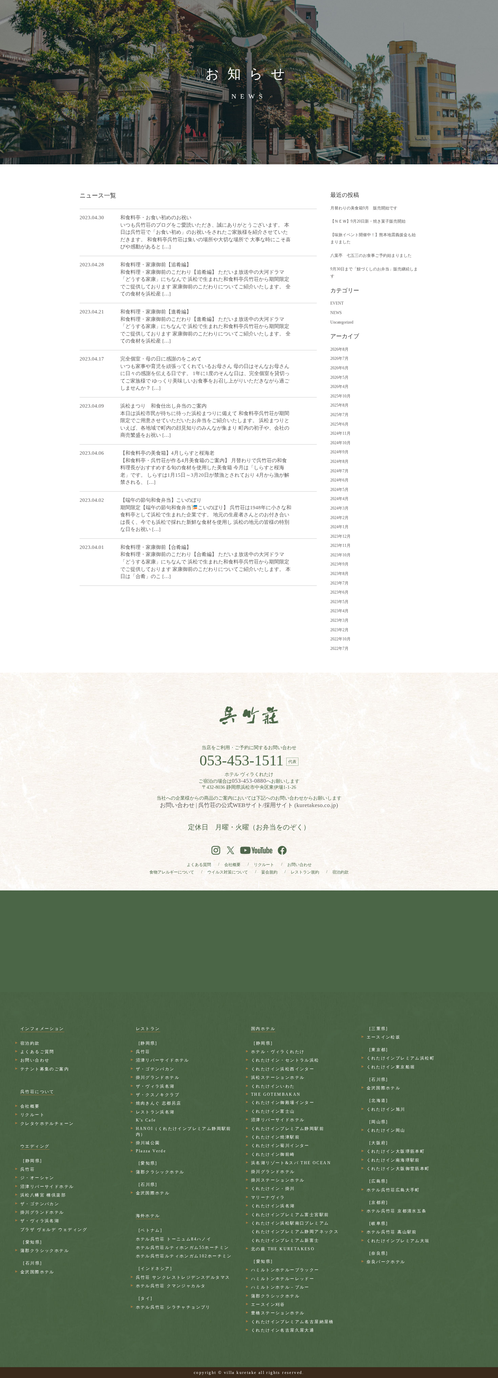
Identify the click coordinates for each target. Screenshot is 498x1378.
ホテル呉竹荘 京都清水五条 (397, 1211)
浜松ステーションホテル (278, 1077)
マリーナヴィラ (268, 1197)
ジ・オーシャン (37, 1177)
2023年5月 (339, 601)
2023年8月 (339, 573)
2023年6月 (339, 592)
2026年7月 (339, 358)
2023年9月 (339, 564)
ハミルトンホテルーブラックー (285, 1270)
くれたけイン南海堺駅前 (393, 1160)
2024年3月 (339, 508)
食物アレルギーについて (171, 872)
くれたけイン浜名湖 (273, 1206)
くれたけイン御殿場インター (282, 1102)
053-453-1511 (242, 760)
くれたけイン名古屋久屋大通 (282, 1330)
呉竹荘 (27, 1169)
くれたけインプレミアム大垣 (398, 1240)
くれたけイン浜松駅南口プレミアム (290, 1223)
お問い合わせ (299, 864)
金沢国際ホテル (37, 1272)
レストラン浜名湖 (155, 1112)
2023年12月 (340, 536)
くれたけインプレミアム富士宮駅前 (290, 1214)
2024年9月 (339, 452)
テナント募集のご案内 (44, 1069)
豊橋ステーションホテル (278, 1313)
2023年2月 (339, 630)
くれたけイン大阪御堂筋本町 (398, 1168)
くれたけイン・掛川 (273, 1188)
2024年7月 (339, 471)
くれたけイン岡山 (386, 1130)
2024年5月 (339, 489)
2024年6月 (339, 480)
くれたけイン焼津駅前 (275, 1137)
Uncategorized (341, 322)
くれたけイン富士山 (273, 1111)
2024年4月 (339, 498)
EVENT (337, 303)
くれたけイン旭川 (386, 1109)
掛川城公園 (148, 1142)
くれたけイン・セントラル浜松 (285, 1060)
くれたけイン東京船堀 (391, 1067)
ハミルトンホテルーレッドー (282, 1278)
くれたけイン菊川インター (280, 1145)
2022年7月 (339, 648)
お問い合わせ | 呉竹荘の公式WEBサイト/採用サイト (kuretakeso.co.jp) (249, 805)
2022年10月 (340, 639)
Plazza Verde (151, 1151)
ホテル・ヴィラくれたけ (278, 1051)
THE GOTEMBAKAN (276, 1094)
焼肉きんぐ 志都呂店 (159, 1103)
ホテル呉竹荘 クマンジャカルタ (171, 1285)
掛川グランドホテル (42, 1212)
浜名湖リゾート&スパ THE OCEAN (291, 1162)
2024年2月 (339, 517)
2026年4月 (339, 386)
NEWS (336, 312)
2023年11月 (340, 545)
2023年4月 (339, 611)
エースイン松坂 (384, 1037)
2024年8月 (339, 461)
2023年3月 (339, 620)
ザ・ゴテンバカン (39, 1203)
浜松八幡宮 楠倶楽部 (43, 1195)
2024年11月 (340, 433)
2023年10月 (340, 555)
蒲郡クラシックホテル (44, 1250)
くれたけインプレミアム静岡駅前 (287, 1128)
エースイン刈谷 (268, 1304)
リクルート (264, 864)
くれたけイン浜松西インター (282, 1069)
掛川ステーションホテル (278, 1180)
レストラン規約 (305, 872)
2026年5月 (339, 377)
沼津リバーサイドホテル (47, 1186)
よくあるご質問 (37, 1051)
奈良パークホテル (386, 1261)
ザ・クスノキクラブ (158, 1094)
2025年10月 (340, 396)
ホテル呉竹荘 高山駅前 (392, 1232)
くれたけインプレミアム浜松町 (401, 1058)
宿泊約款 (340, 872)
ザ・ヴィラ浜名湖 (39, 1220)
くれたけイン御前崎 (273, 1154)
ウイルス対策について (227, 872)
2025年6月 (339, 424)
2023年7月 (339, 583)
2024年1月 (339, 527)
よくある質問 (199, 864)
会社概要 (232, 864)
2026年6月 (339, 368)
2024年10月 (340, 442)
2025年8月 (339, 405)
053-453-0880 (249, 781)
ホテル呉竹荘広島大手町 (393, 1190)
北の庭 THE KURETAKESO (283, 1249)
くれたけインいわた (273, 1086)
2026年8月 (339, 349)
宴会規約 (269, 872)
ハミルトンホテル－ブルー (280, 1287)
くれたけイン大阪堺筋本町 (396, 1151)
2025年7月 (339, 414)
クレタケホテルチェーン (47, 1123)
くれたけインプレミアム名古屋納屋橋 (292, 1321)
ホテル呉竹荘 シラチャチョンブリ (173, 1307)
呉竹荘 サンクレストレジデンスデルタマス (183, 1277)
